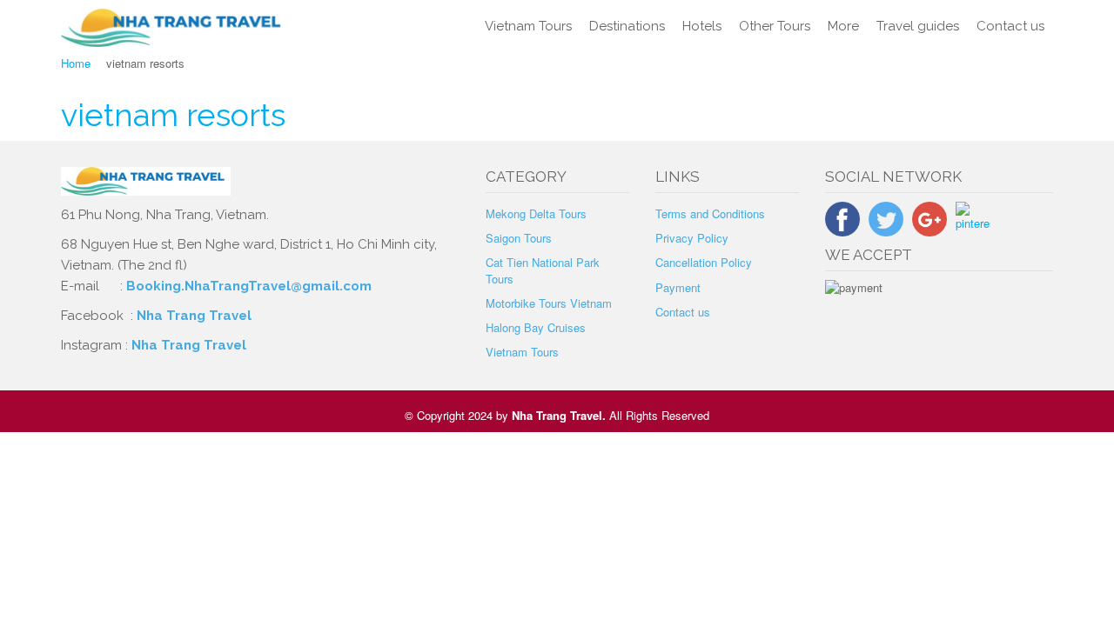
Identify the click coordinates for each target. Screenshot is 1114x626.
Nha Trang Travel (196, 315)
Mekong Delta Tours (536, 213)
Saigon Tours (519, 238)
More (843, 26)
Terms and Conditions (710, 213)
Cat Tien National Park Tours (543, 270)
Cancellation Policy (703, 262)
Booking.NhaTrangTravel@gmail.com (249, 286)
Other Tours (774, 26)
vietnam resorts (173, 115)
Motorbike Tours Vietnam (549, 303)
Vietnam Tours (528, 26)
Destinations (627, 26)
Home (76, 63)
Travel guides (917, 26)
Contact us (1010, 26)
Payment (678, 287)
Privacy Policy (691, 238)
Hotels (701, 26)
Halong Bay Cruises (536, 327)
